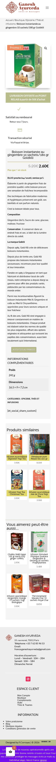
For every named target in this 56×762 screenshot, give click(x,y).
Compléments (24, 700)
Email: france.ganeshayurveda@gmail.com (32, 648)
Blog (8, 724)
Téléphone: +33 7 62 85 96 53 (29, 643)
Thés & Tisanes (24, 705)
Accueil (9, 20)
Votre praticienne (14, 721)
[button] (45, 48)
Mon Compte (23, 695)
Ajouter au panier (24, 349)
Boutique (19, 20)
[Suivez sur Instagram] (28, 679)
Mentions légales (14, 726)
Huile (19, 702)
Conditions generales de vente (21, 728)
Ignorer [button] (43, 760)
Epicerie (30, 20)
